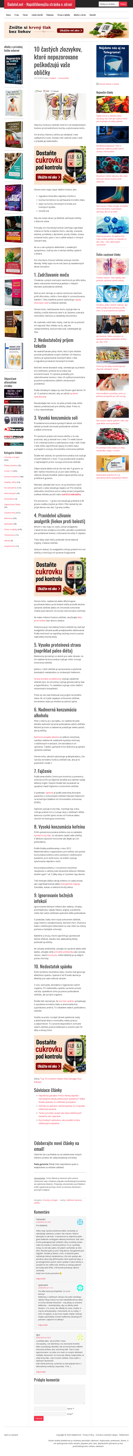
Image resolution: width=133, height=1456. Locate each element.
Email (69, 1414)
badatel (53, 78)
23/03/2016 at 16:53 (43, 1338)
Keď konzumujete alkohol (46, 737)
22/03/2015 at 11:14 (45, 1288)
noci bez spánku (66, 1001)
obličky (37, 1203)
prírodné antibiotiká (64, 951)
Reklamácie (124, 1435)
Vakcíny (7, 540)
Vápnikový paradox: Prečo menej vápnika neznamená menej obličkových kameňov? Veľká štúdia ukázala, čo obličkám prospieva (62, 1098)
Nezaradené (9, 499)
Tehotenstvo (9, 535)
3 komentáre (63, 78)
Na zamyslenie (10, 487)
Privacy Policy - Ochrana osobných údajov (100, 1435)
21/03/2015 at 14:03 (43, 1222)
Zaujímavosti (9, 546)
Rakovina (50, 14)
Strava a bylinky (63, 14)
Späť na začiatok (11, 1435)
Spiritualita (8, 524)
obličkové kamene (74, 1200)
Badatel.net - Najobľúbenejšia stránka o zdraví (39, 4)
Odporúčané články (12, 504)
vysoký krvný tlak (42, 835)
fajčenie (49, 792)
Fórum (25, 14)
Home (8, 14)
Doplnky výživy (10, 482)
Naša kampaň (10, 493)
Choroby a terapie (50, 1200)
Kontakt (93, 14)
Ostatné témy (10, 512)
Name (69, 1408)
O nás (17, 14)
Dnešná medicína (11, 476)
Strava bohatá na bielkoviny (47, 678)
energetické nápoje (70, 884)
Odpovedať (40, 1278)
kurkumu (52, 955)
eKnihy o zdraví (80, 14)
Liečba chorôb (37, 14)
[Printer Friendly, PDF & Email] (46, 91)
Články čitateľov (10, 465)
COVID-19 (8, 471)
